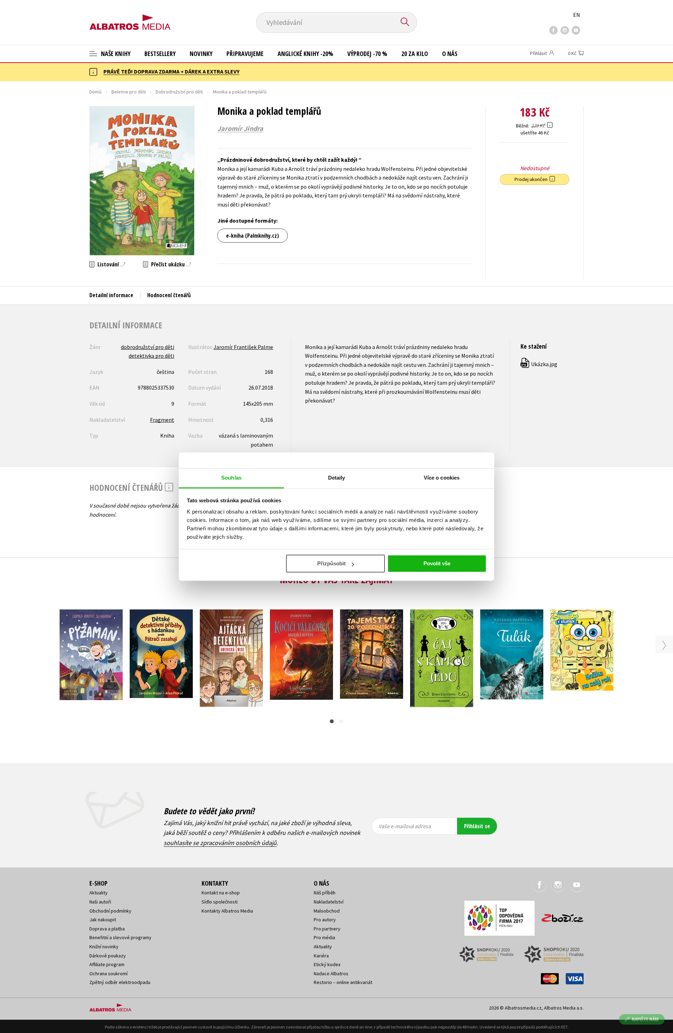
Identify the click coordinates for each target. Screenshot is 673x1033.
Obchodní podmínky (110, 911)
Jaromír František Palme (243, 346)
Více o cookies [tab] (442, 478)
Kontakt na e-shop (221, 892)
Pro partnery (327, 929)
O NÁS (449, 53)
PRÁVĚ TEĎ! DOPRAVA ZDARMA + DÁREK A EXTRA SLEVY (171, 71)
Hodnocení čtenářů (169, 295)
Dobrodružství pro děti (179, 92)
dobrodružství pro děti (147, 346)
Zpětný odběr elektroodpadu (119, 982)
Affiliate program (106, 964)
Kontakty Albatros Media (227, 911)
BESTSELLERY (160, 53)
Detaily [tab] (336, 478)
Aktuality (98, 892)
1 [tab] (332, 721)
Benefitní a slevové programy (120, 937)
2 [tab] (341, 721)
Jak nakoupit (102, 919)
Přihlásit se (477, 826)
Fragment (162, 419)
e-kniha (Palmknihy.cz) (252, 235)
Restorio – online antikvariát (343, 982)
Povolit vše (436, 563)
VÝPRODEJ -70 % (367, 53)
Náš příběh (324, 892)
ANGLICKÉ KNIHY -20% (305, 53)
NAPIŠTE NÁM (645, 1019)
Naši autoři (100, 902)
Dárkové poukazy (107, 955)
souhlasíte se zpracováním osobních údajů (220, 843)
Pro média (324, 937)
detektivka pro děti (151, 355)
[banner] (130, 16)
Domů (95, 92)
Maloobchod (327, 911)
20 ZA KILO (414, 53)
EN (576, 14)
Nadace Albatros (331, 973)
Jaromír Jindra (240, 128)
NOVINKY (201, 53)
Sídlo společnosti (220, 902)
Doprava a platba (107, 929)
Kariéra (321, 955)
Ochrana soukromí (108, 973)
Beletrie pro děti (128, 92)
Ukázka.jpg (539, 364)
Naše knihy (115, 53)
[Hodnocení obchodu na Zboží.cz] (559, 916)
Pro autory (325, 919)
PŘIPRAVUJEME (245, 53)
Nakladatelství (329, 902)
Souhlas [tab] (231, 478)
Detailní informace (111, 295)
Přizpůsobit (331, 563)
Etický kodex (327, 964)
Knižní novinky (103, 946)
